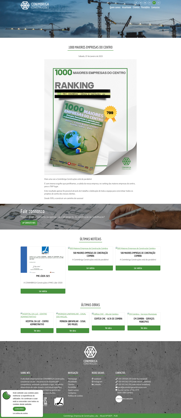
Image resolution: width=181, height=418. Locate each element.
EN (150, 3)
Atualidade (126, 7)
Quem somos (115, 7)
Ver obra (37, 330)
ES (158, 3)
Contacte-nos (29, 223)
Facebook (97, 378)
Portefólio (145, 7)
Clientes (136, 7)
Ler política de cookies (20, 413)
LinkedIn (97, 384)
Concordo (19, 409)
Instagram (97, 381)
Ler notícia (43, 291)
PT (154, 3)
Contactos (155, 7)
